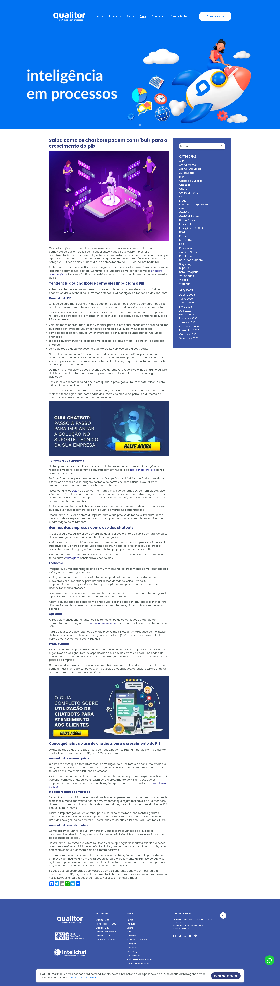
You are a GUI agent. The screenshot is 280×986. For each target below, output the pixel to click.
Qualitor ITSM (103, 935)
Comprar (157, 16)
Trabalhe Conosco (137, 939)
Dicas (182, 200)
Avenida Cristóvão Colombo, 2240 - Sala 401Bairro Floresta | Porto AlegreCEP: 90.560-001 (192, 924)
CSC (181, 196)
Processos (185, 248)
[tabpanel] (140, 73)
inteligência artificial (143, 470)
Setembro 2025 (188, 338)
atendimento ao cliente (101, 623)
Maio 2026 (185, 306)
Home (99, 16)
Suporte (184, 268)
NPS (181, 244)
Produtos (115, 16)
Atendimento (187, 165)
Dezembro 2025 (189, 326)
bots (74, 490)
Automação (186, 173)
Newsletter (186, 240)
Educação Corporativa (193, 204)
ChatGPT (184, 188)
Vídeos (183, 280)
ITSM (182, 232)
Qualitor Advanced (106, 931)
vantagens (72, 558)
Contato (131, 935)
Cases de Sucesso (190, 181)
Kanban (184, 236)
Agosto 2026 (187, 294)
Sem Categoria (188, 272)
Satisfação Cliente (191, 260)
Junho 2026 (186, 302)
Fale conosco (215, 16)
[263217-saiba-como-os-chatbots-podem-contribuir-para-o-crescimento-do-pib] (109, 197)
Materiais (132, 947)
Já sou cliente (178, 16)
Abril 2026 (185, 310)
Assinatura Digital (190, 169)
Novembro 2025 (189, 330)
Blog (143, 16)
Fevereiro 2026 (188, 318)
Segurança (186, 264)
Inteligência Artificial (192, 228)
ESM (181, 208)
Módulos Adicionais (106, 939)
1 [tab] (140, 125)
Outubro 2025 (187, 334)
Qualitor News (188, 252)
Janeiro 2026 (187, 322)
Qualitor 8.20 (102, 927)
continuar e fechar (226, 976)
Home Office (187, 220)
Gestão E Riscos (189, 216)
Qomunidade (134, 955)
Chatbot (184, 185)
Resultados (186, 256)
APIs (181, 161)
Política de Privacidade (139, 959)
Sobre (130, 16)
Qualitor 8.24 (102, 919)
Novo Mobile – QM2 (106, 923)
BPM (181, 177)
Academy (132, 951)
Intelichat (185, 224)
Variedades (186, 276)
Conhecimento (188, 192)
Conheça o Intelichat (138, 963)
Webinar (184, 284)
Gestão (184, 212)
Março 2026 (186, 314)
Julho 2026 (186, 298)
